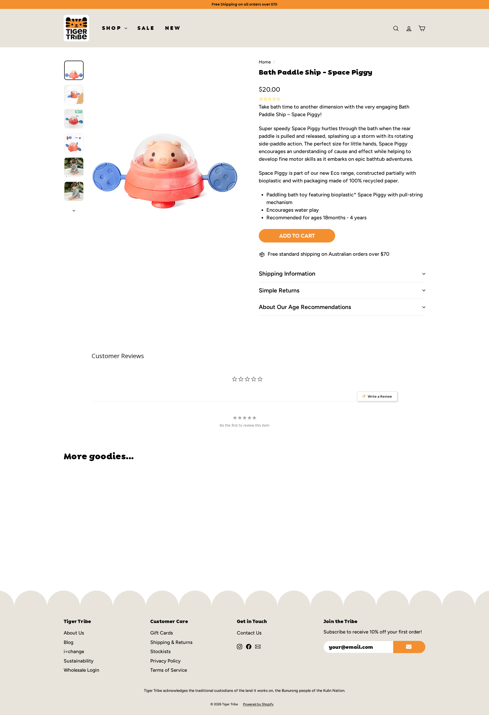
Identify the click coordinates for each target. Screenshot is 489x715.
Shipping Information (287, 273)
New (173, 28)
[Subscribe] (409, 647)
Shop (112, 28)
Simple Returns (279, 290)
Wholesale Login (81, 670)
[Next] (74, 209)
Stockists (160, 651)
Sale (146, 28)
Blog (68, 642)
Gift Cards (161, 633)
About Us (74, 633)
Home (265, 61)
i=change (74, 651)
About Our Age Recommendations (305, 307)
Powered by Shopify (258, 704)
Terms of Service (168, 670)
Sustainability (78, 661)
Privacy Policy (165, 661)
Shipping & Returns (171, 642)
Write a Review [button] (380, 396)
